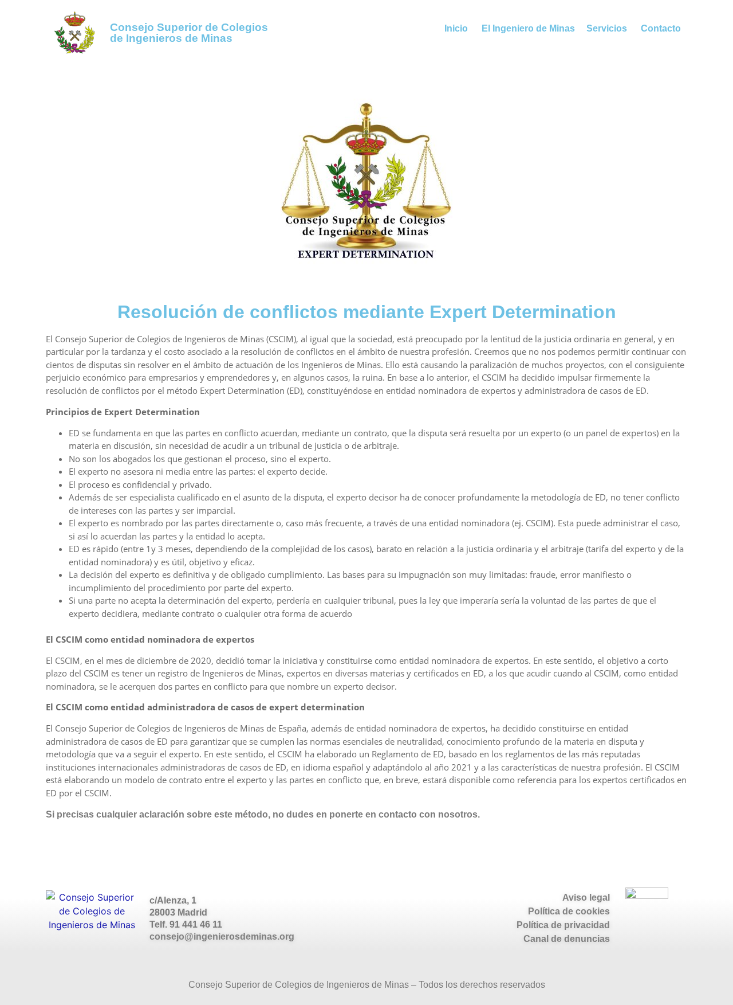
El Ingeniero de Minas (528, 28)
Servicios (606, 28)
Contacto (661, 28)
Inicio (456, 28)
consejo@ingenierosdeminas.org (221, 936)
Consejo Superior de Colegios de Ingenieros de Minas (189, 32)
